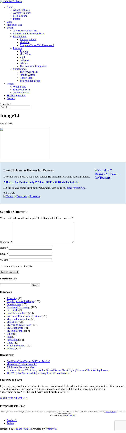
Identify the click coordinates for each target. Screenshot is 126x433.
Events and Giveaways (18, 307)
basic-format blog (76, 187)
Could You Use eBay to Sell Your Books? (28, 361)
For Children (19, 36)
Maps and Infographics (18, 319)
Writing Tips (19, 86)
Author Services (21, 92)
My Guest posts (15, 327)
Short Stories (19, 69)
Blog (9, 21)
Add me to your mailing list (17, 266)
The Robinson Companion (33, 66)
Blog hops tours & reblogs (20, 301)
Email (4, 253)
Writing (10, 83)
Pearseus (17, 48)
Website (4, 259)
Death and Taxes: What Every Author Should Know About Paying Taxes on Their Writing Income (58, 370)
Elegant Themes (22, 428)
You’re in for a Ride (30, 80)
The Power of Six (29, 71)
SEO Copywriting (16, 95)
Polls (9, 336)
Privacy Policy (110, 412)
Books (10, 27)
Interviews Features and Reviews (24, 316)
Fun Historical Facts (17, 313)
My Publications (15, 330)
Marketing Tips (14, 24)
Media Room (20, 15)
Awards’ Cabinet (22, 12)
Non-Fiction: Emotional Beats (28, 33)
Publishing (12, 339)
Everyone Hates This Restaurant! (37, 45)
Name (4, 247)
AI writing (12, 298)
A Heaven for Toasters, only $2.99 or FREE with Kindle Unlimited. (40, 182)
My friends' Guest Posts (19, 325)
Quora (10, 342)
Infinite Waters (27, 74)
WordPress (51, 428)
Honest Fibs (26, 77)
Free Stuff (12, 310)
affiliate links (71, 415)
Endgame (25, 60)
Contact (11, 98)
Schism (23, 63)
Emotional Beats (21, 89)
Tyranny (24, 51)
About (10, 7)
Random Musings (16, 345)
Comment (6, 242)
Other (9, 333)
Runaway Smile (28, 39)
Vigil (22, 57)
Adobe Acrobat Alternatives (21, 367)
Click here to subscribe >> (13, 397)
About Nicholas (21, 10)
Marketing (12, 322)
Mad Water (25, 54)
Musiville (24, 42)
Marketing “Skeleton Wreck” (22, 364)
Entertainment (14, 304)
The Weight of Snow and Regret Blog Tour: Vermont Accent (38, 373)
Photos (16, 18)
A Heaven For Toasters (25, 30)
